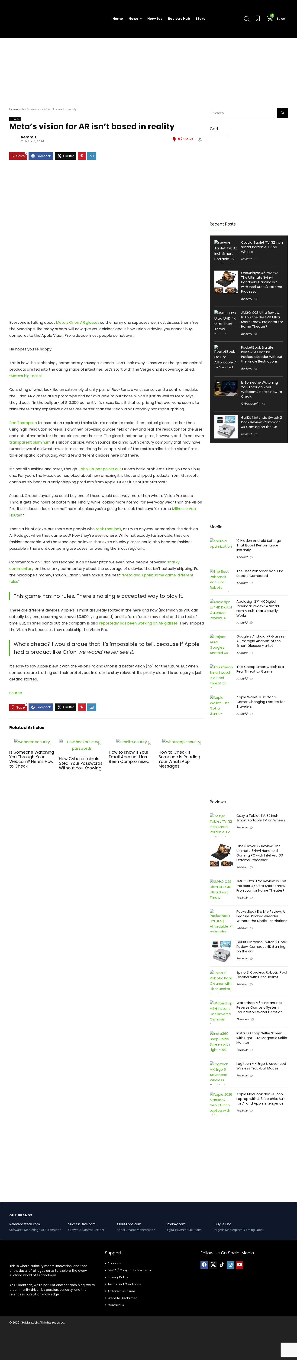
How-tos (154, 18)
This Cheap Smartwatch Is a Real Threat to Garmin (260, 669)
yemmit (28, 137)
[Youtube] (239, 1265)
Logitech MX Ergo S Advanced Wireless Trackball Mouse (261, 1066)
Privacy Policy (118, 1277)
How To (15, 119)
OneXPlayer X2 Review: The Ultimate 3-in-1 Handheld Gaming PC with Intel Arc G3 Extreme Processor (261, 282)
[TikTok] (222, 1265)
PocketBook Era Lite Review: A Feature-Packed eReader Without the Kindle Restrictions (261, 354)
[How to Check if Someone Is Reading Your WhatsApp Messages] (181, 742)
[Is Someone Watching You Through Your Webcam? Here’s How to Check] (32, 742)
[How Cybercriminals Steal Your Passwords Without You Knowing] (82, 742)
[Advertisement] (148, 70)
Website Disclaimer (122, 1298)
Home (118, 18)
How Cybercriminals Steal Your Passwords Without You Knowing (81, 763)
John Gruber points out (100, 469)
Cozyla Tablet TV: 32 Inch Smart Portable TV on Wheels (262, 247)
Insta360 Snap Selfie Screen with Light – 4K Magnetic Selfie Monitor (261, 1038)
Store (201, 18)
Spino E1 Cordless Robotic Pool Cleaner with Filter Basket (261, 974)
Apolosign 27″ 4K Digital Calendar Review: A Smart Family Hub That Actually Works (257, 608)
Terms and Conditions (124, 1284)
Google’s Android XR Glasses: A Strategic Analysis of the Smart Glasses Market (260, 641)
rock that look (108, 529)
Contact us (116, 1305)
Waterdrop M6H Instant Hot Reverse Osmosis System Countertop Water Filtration (259, 1007)
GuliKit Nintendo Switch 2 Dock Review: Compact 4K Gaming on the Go (261, 422)
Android (241, 557)
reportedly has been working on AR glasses (138, 623)
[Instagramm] (230, 1265)
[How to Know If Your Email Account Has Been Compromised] (131, 742)
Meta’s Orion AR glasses (77, 322)
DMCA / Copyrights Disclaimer (130, 1270)
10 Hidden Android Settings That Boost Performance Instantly (258, 545)
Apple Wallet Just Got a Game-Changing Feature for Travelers (260, 702)
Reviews (246, 259)
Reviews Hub (179, 18)
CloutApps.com (129, 1224)
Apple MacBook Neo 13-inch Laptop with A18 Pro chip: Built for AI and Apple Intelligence (261, 1099)
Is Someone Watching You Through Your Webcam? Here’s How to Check (31, 759)
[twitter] (213, 1265)
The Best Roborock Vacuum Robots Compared (259, 573)
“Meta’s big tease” (25, 376)
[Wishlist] (258, 19)
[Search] (282, 113)
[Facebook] (204, 1265)
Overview (242, 1019)
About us (114, 1263)
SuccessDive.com (82, 1224)
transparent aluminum (30, 442)
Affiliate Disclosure (121, 1291)
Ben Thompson (23, 422)
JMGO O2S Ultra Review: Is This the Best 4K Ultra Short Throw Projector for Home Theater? (262, 319)
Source (15, 693)
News (133, 18)
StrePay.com (175, 1224)
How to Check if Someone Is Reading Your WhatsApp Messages (179, 759)
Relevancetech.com (24, 1224)
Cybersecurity (250, 403)
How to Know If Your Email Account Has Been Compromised (129, 756)
